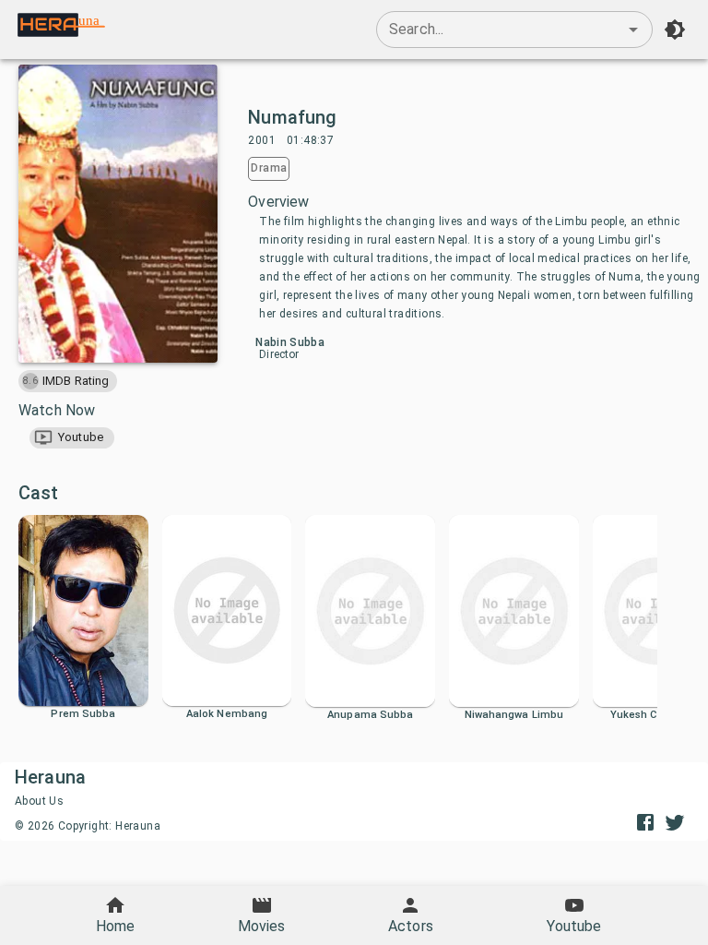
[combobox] (514, 29)
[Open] (633, 29)
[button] (72, 438)
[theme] (675, 29)
